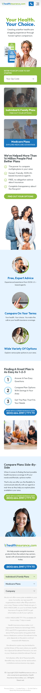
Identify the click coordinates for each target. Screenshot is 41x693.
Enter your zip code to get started (17, 72)
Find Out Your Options (20, 196)
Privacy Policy (9, 688)
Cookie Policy (21, 688)
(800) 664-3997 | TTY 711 (20, 412)
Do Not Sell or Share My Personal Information (23, 689)
